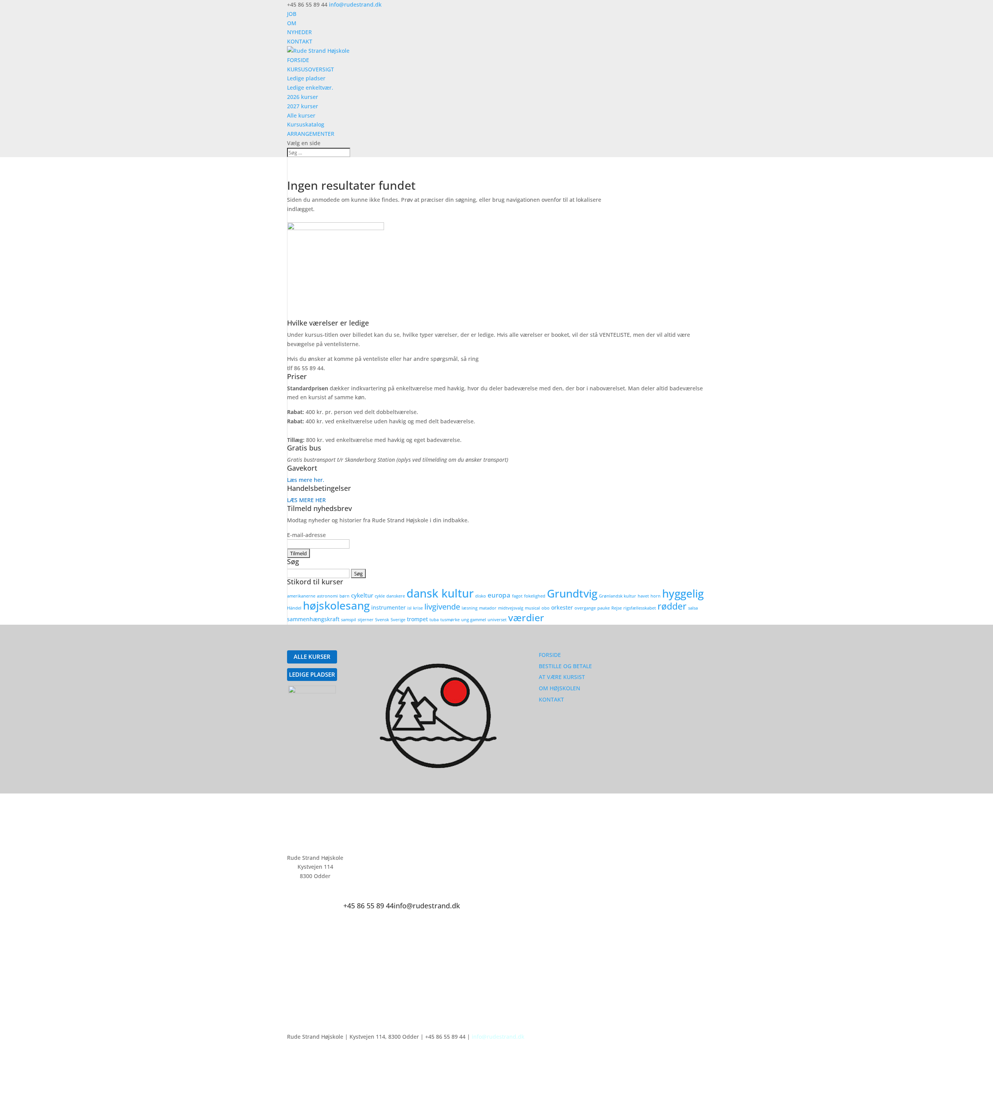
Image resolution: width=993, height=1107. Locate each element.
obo (545, 608)
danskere (395, 596)
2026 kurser (302, 96)
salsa (693, 608)
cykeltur (362, 595)
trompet (417, 619)
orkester (562, 607)
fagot (517, 596)
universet (497, 619)
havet (643, 596)
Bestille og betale (565, 666)
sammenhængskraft (313, 619)
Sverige (398, 619)
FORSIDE (298, 60)
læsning (469, 608)
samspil (348, 619)
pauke (603, 608)
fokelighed (534, 596)
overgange (585, 608)
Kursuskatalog (305, 124)
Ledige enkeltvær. (310, 87)
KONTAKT (299, 41)
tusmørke (450, 619)
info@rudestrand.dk (498, 1036)
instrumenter (388, 607)
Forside (550, 654)
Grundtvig (572, 593)
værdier (526, 617)
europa (499, 595)
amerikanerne (301, 596)
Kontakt (551, 699)
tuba (434, 619)
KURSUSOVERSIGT (310, 69)
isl (409, 608)
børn (344, 596)
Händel (294, 608)
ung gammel (473, 619)
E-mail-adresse (306, 535)
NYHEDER (299, 32)
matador (487, 608)
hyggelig (683, 593)
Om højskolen (559, 688)
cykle (380, 596)
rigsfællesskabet (639, 608)
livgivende (442, 606)
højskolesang (336, 605)
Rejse (616, 608)
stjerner (366, 619)
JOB (291, 13)
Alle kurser (301, 115)
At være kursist (562, 677)
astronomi (327, 596)
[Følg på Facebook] (466, 859)
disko (480, 596)
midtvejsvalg (510, 608)
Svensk (382, 619)
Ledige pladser (306, 78)
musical (532, 608)
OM (291, 23)
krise (418, 608)
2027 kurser (302, 106)
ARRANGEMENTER (310, 133)
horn (655, 596)
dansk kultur (440, 593)
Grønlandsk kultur (617, 596)
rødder (672, 606)
